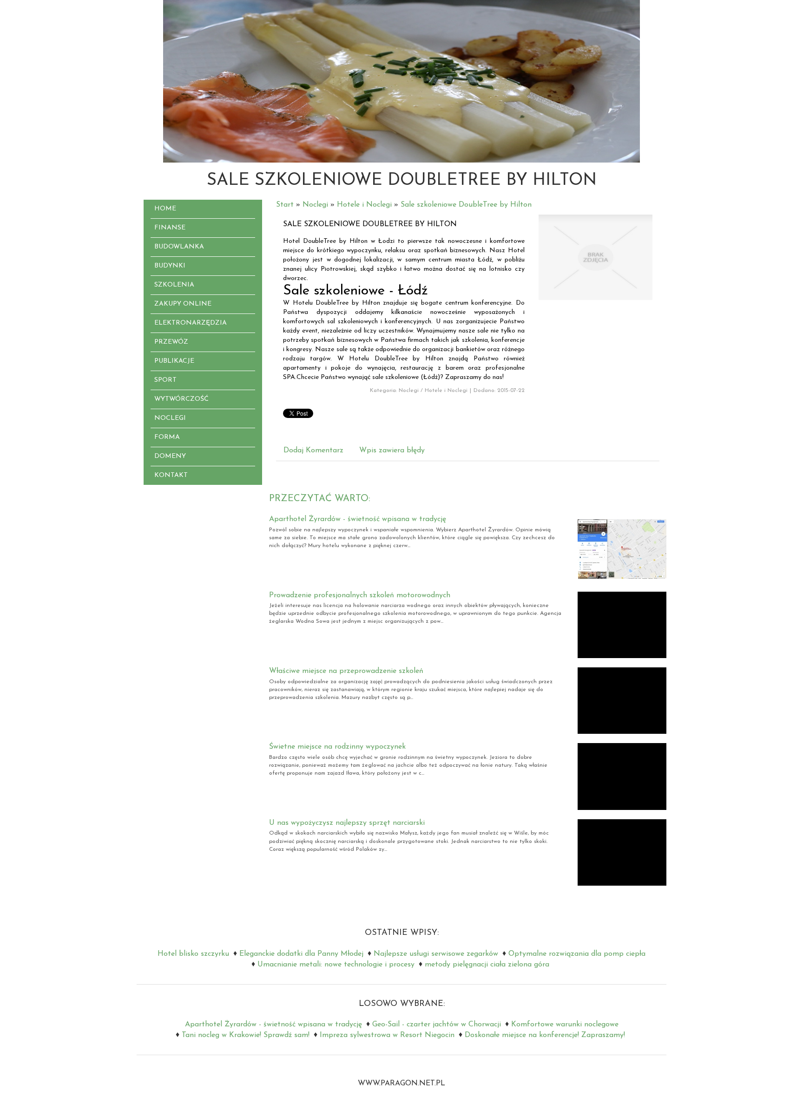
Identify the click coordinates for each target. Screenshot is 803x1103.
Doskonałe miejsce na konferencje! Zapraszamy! (545, 1035)
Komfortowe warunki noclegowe (565, 1024)
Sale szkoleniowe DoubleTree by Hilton (466, 205)
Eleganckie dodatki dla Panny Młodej (301, 954)
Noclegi (315, 205)
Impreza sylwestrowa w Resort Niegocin (387, 1035)
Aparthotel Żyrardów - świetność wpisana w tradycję (357, 519)
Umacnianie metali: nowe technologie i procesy (336, 964)
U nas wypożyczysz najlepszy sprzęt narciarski (347, 823)
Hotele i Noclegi (364, 205)
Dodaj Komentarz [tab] (313, 450)
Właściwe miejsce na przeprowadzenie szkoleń (346, 671)
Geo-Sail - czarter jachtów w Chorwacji (436, 1024)
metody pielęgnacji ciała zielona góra (487, 964)
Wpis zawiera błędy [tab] (392, 450)
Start (285, 205)
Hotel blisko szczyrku (193, 954)
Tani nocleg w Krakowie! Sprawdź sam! (245, 1035)
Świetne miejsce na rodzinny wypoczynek (337, 747)
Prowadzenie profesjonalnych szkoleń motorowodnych (359, 595)
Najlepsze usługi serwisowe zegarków (436, 954)
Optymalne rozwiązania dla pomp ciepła (576, 954)
